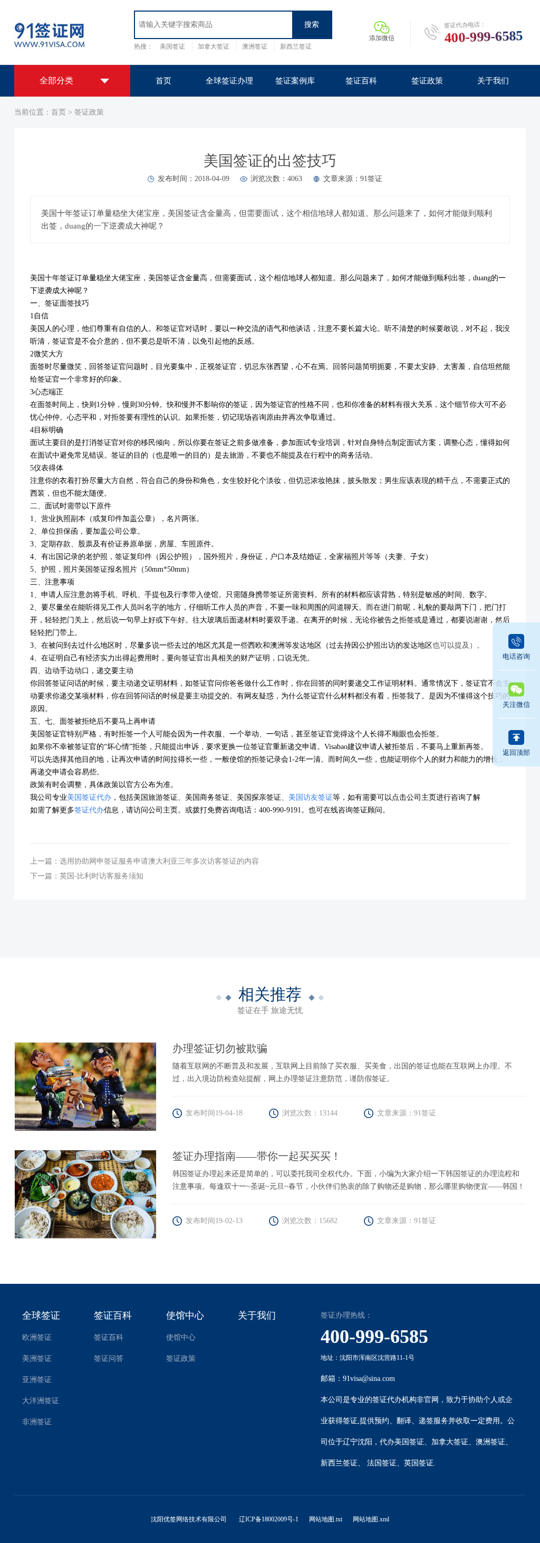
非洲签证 (37, 1422)
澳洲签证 (254, 46)
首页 (58, 112)
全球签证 (41, 1315)
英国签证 (418, 1463)
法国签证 (382, 1463)
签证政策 (89, 112)
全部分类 (56, 80)
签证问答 (108, 1358)
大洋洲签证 (40, 1401)
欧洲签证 (37, 1337)
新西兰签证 (296, 46)
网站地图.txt (325, 1519)
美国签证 (172, 46)
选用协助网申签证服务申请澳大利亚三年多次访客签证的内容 (159, 861)
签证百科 (113, 1315)
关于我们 (257, 1315)
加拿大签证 (213, 46)
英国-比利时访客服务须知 (101, 876)
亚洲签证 (37, 1380)
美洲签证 (37, 1358)
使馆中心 (185, 1315)
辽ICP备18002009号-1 (268, 1519)
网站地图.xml (371, 1519)
